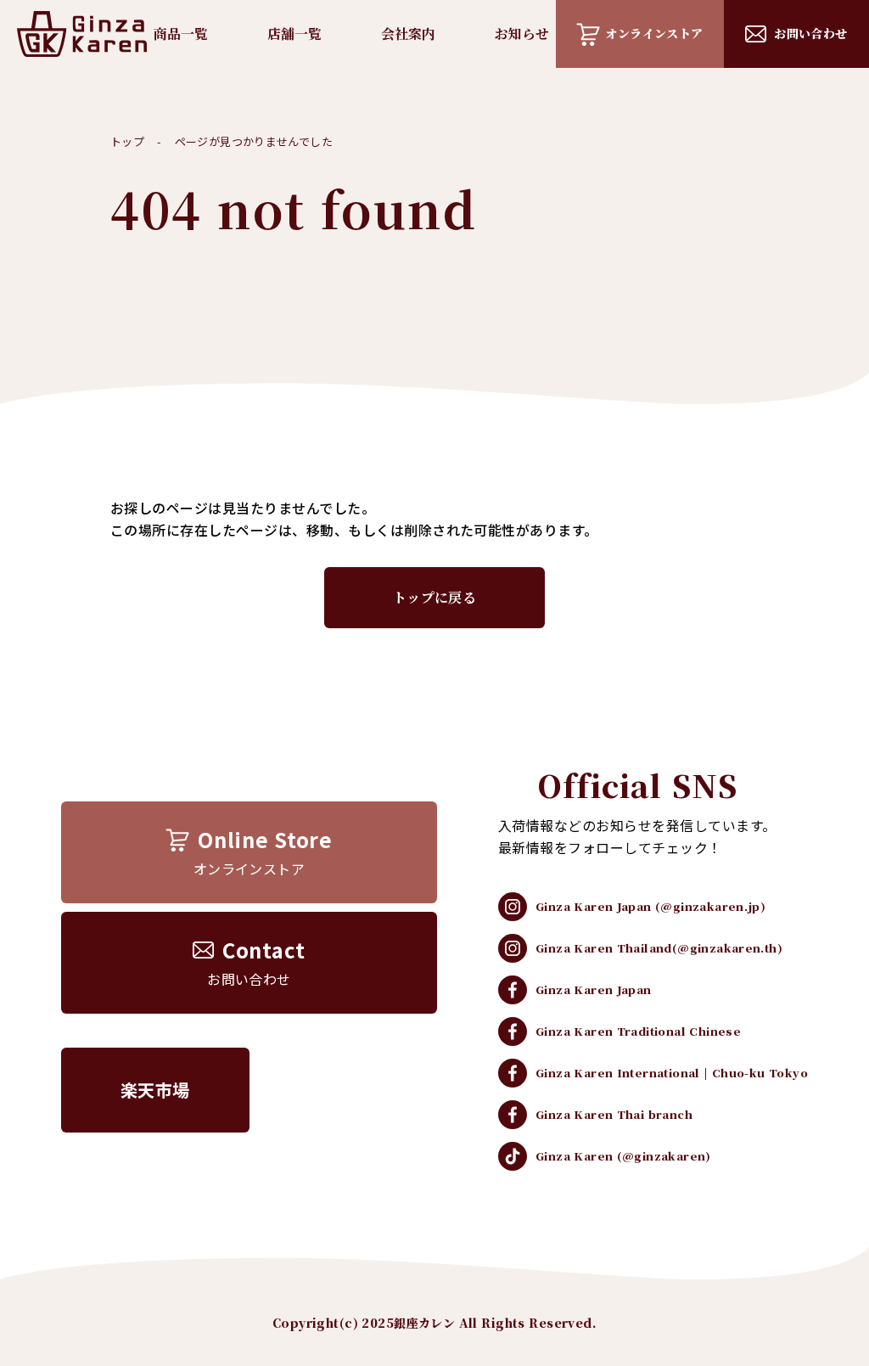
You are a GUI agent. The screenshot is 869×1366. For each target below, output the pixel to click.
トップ (127, 141)
